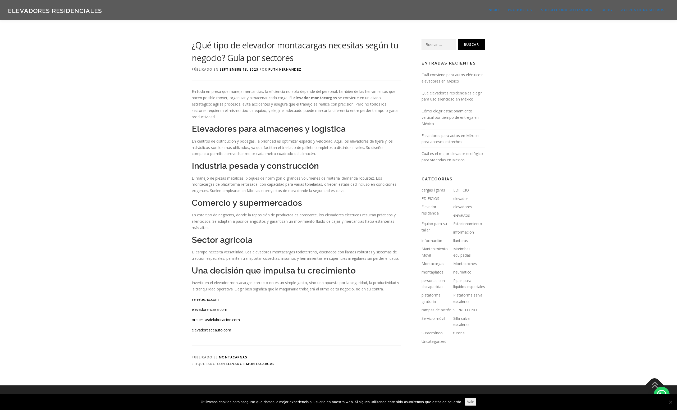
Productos (520, 10)
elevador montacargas (250, 364)
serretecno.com (205, 299)
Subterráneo (432, 332)
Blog (607, 10)
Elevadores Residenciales (55, 10)
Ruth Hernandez (284, 69)
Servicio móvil (433, 318)
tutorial (459, 332)
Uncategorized (434, 341)
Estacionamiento (467, 223)
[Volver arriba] (654, 385)
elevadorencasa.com (209, 309)
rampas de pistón (436, 309)
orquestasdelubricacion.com (216, 319)
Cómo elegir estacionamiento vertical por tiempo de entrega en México (450, 117)
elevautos (461, 215)
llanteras (460, 240)
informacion (463, 232)
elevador (460, 198)
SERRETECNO (465, 309)
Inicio (493, 10)
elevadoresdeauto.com (211, 329)
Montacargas (233, 357)
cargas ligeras (433, 190)
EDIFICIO (461, 190)
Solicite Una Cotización (567, 10)
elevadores (462, 206)
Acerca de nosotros (643, 10)
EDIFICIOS (430, 198)
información (432, 240)
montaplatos (432, 272)
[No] (670, 402)
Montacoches (465, 263)
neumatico (462, 272)
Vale (470, 401)
